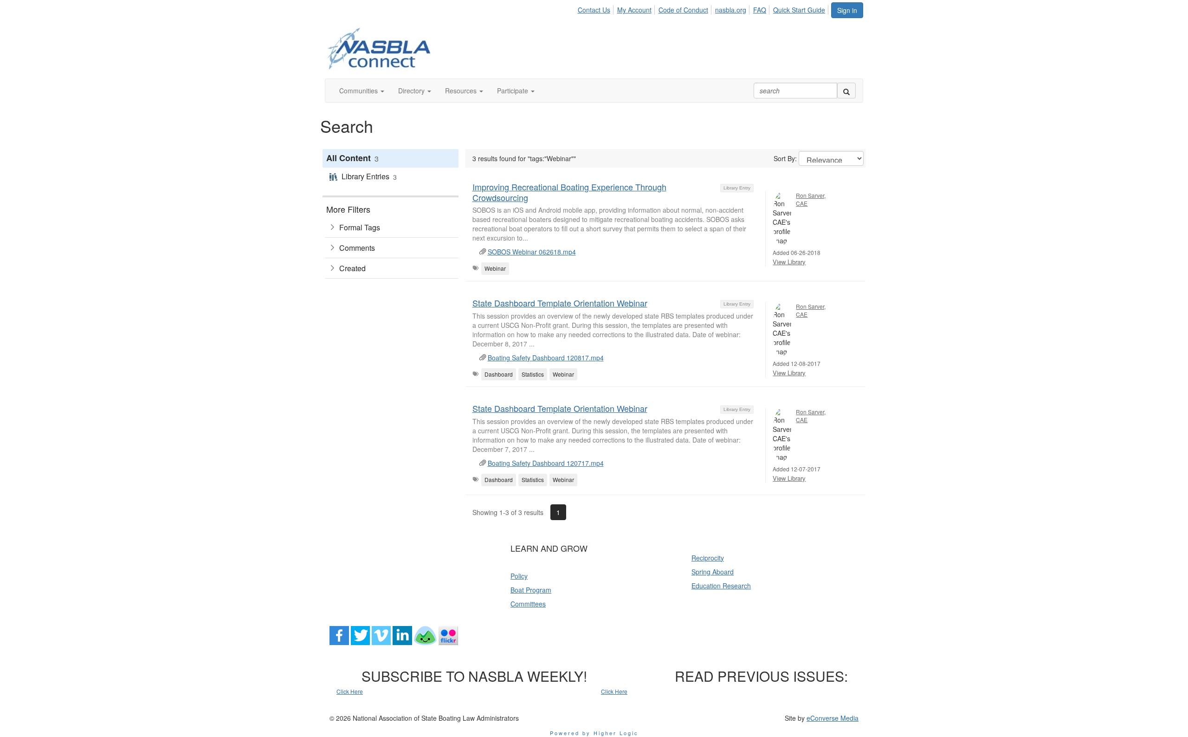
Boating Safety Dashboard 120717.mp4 (546, 463)
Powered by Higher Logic (594, 733)
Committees (528, 603)
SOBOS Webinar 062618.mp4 (532, 251)
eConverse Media (833, 718)
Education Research (721, 585)
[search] (846, 90)
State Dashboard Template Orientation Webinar (559, 303)
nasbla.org (730, 9)
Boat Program (530, 589)
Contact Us (594, 9)
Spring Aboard (712, 571)
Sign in (847, 10)
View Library (789, 261)
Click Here (349, 691)
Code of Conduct (683, 9)
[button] (361, 90)
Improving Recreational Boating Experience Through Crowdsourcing (569, 192)
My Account (634, 9)
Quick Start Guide (799, 9)
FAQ (759, 9)
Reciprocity (707, 557)
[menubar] (703, 8)
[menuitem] (596, 8)
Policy (519, 575)
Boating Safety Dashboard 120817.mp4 (546, 357)
